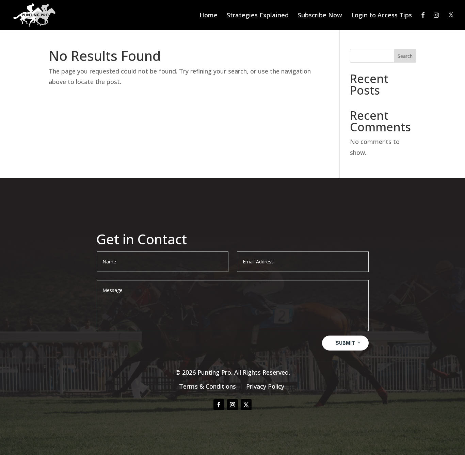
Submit (345, 343)
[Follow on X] (246, 404)
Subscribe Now (320, 16)
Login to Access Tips (381, 16)
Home (208, 16)
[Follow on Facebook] (218, 404)
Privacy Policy (265, 386)
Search (405, 56)
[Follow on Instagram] (232, 404)
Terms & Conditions (207, 386)
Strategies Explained (258, 16)
